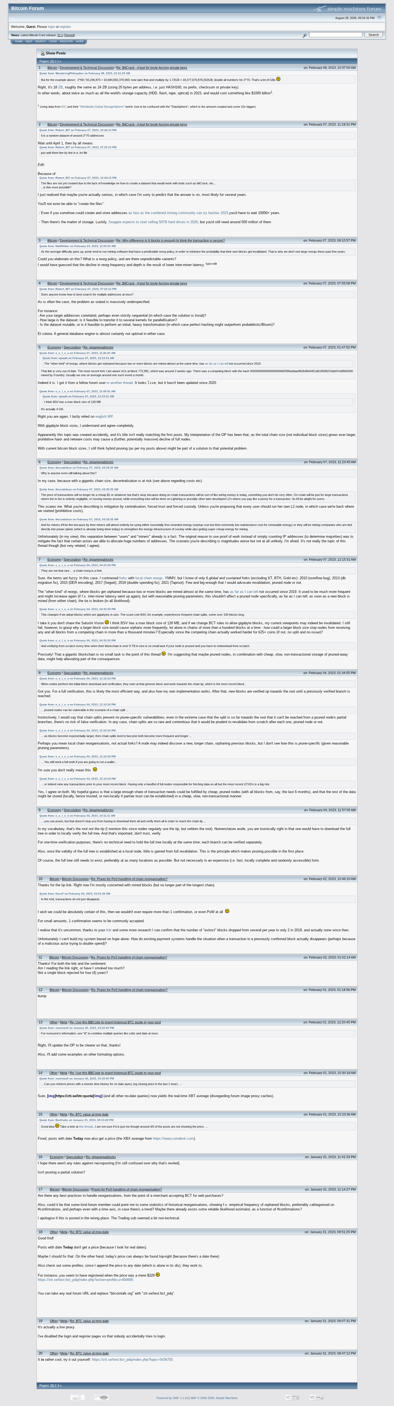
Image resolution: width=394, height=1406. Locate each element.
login (51, 26)
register (65, 26)
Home (19, 41)
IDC (63, 106)
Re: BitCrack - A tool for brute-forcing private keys (151, 67)
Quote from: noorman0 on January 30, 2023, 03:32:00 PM (76, 1027)
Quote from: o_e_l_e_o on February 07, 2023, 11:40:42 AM (77, 352)
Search (40, 41)
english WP (104, 416)
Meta (63, 1022)
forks (123, 578)
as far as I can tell (216, 363)
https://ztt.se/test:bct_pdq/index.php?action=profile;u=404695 (85, 1280)
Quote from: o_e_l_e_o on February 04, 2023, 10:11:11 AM (77, 815)
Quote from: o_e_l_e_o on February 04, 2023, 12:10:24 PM (77, 678)
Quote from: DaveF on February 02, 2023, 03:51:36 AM (74, 893)
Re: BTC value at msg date (89, 1114)
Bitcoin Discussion (75, 879)
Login (53, 41)
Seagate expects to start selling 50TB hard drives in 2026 (153, 222)
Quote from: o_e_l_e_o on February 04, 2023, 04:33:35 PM (77, 565)
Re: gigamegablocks (98, 347)
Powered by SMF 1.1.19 (172, 1398)
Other (54, 1022)
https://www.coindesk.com (173, 1138)
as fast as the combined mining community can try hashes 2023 (178, 213)
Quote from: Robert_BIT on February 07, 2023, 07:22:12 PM (77, 147)
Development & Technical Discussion (87, 67)
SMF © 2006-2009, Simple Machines (214, 1398)
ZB (60, 87)
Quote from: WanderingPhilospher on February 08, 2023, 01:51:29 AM (84, 73)
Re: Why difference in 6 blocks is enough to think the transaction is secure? (170, 240)
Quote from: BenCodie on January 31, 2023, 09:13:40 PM (76, 1120)
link (108, 930)
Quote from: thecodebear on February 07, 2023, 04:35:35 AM (78, 467)
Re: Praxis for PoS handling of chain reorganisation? (129, 879)
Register (66, 41)
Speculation (72, 347)
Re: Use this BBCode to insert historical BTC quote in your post (115, 1022)
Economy (54, 347)
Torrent (69, 35)
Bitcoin (52, 67)
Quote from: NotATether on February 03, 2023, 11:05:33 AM (77, 246)
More (80, 41)
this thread (86, 1126)
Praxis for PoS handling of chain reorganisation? (126, 1189)
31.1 (60, 35)
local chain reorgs (149, 578)
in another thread (120, 383)
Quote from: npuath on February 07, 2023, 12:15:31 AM (78, 358)
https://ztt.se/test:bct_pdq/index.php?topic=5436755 (132, 1360)
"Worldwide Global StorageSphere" (101, 106)
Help (29, 41)
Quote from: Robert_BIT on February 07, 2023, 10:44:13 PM (77, 130)
